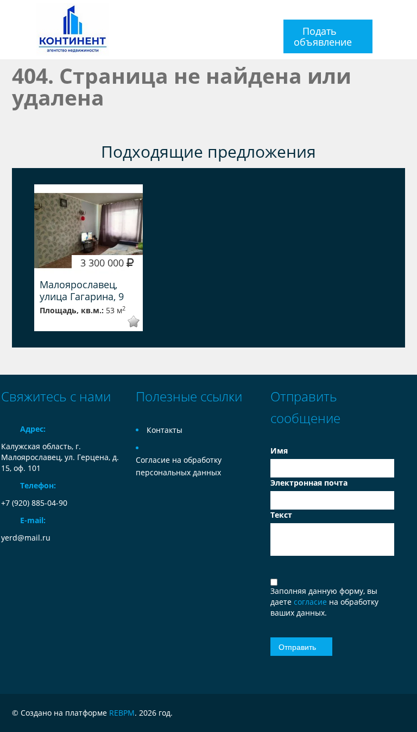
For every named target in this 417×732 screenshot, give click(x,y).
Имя (279, 450)
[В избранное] (126, 321)
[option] (88, 257)
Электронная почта (309, 482)
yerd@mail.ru (25, 537)
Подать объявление (323, 36)
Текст (281, 515)
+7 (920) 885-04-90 (34, 503)
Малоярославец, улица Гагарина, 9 (82, 290)
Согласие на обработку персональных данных (179, 466)
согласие (311, 602)
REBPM (122, 713)
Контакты (164, 430)
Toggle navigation (10, 29)
